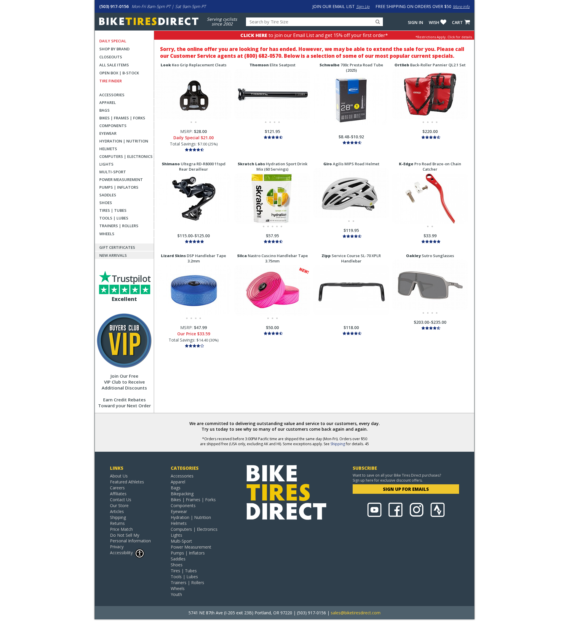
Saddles (107, 195)
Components (113, 125)
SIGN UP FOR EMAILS (406, 489)
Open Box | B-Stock (119, 73)
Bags (104, 110)
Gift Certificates (117, 247)
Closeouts (110, 57)
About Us (119, 476)
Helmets (108, 148)
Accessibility (121, 552)
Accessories (111, 94)
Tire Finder (110, 81)
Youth (176, 594)
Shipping (337, 443)
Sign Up (363, 6)
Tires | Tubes (113, 210)
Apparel (107, 102)
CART (457, 22)
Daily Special (112, 41)
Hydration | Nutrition (123, 141)
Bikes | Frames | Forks (122, 118)
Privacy (117, 546)
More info (461, 6)
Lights (106, 164)
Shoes (105, 202)
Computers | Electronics (126, 156)
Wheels (106, 233)
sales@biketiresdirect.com (356, 613)
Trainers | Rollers (118, 225)
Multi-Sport (112, 171)
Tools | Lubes (113, 218)
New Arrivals (113, 255)
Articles (117, 511)
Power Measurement (121, 179)
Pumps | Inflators (118, 187)
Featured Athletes (127, 482)
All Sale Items (114, 65)
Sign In (415, 22)
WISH (434, 22)
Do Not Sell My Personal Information (130, 538)
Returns (117, 523)
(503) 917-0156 (114, 6)
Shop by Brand (114, 49)
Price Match (121, 529)
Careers (117, 488)
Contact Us (120, 499)
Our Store (119, 505)
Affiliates (118, 493)
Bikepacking (182, 493)
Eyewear (107, 133)
